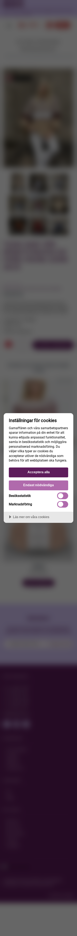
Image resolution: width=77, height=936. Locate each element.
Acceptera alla (39, 472)
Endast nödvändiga (38, 485)
